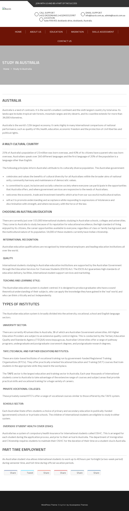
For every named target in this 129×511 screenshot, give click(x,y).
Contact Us (65, 41)
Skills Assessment (103, 31)
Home (18, 31)
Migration (77, 31)
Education (56, 31)
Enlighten (62, 505)
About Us (35, 31)
